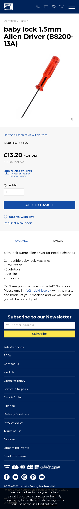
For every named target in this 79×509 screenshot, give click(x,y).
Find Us (9, 372)
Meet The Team (15, 456)
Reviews (9, 439)
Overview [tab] (21, 240)
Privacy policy (13, 422)
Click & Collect (14, 397)
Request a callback (18, 223)
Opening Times (14, 380)
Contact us (11, 364)
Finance (9, 406)
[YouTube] (15, 477)
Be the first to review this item (26, 135)
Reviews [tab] (57, 240)
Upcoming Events (16, 448)
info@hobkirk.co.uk (37, 290)
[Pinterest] (33, 477)
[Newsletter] (41, 477)
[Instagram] (24, 477)
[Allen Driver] (39, 87)
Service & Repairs (16, 389)
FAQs (7, 355)
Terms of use (12, 431)
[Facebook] (6, 477)
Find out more (47, 504)
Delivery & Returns (16, 414)
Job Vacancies (14, 347)
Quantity (10, 185)
